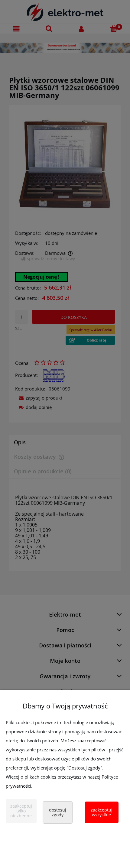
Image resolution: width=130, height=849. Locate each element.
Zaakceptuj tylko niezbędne (21, 810)
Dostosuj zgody (57, 812)
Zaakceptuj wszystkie (101, 812)
